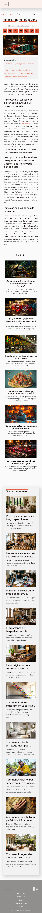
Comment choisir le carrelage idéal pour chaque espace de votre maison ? (19, 747)
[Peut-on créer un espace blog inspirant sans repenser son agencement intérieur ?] (21, 504)
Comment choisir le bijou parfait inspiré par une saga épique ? (20, 820)
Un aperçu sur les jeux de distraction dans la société (21, 392)
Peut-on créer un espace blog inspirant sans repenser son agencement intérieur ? (20, 521)
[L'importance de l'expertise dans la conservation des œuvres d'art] (21, 616)
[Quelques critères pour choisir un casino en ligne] (21, 449)
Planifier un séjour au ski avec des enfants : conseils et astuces (20, 594)
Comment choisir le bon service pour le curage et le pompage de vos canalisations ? (20, 784)
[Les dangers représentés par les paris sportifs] (21, 344)
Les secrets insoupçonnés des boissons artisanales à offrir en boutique (20, 557)
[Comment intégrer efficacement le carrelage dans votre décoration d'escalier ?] (21, 690)
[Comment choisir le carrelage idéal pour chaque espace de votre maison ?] (21, 730)
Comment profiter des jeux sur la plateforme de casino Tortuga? (21, 284)
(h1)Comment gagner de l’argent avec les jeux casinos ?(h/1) (21, 321)
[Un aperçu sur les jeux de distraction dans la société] (21, 379)
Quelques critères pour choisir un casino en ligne (21, 462)
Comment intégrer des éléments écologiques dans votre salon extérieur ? (19, 859)
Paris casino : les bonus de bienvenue (16, 77)
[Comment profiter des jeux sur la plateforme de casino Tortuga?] (21, 269)
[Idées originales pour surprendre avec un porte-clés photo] (21, 653)
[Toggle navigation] (6, 4)
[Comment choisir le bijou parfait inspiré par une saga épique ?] (21, 805)
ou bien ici (26, 123)
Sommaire (11, 59)
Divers (11, 14)
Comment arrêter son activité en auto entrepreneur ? (21, 427)
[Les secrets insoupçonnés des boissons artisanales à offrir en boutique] (21, 541)
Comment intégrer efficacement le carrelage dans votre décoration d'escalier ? (21, 707)
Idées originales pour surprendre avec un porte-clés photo (18, 668)
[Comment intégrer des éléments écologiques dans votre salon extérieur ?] (21, 842)
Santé (21, 900)
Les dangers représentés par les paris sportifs (21, 357)
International (21, 897)
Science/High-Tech (21, 903)
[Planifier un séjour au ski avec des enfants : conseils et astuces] (21, 578)
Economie (21, 893)
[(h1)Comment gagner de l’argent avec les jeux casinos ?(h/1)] (21, 307)
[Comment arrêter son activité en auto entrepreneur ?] (21, 414)
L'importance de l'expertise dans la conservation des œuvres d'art (20, 632)
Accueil (4, 14)
